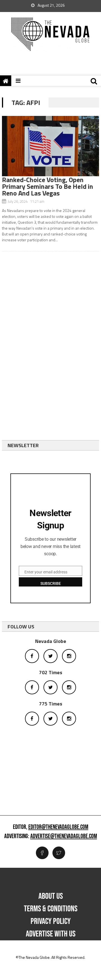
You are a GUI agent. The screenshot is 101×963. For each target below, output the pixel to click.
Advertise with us (50, 934)
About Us (50, 896)
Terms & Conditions (50, 909)
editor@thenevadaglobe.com (58, 827)
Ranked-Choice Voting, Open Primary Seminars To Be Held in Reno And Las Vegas (47, 186)
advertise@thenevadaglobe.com (63, 836)
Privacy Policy (51, 921)
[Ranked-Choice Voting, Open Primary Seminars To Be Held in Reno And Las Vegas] (50, 146)
